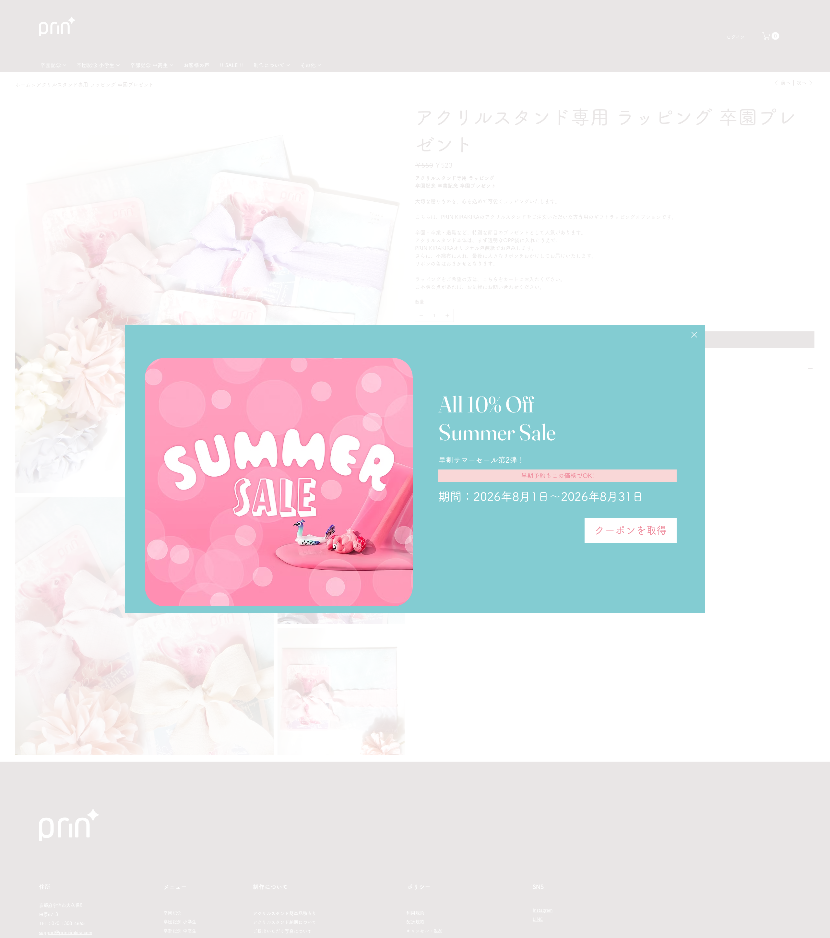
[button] (694, 335)
